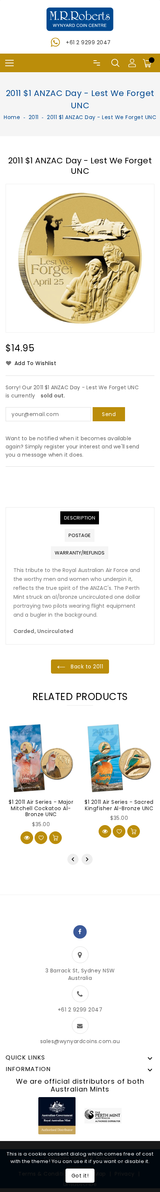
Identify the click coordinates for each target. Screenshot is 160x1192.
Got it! (80, 1175)
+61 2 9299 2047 (88, 42)
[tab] (79, 517)
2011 (34, 117)
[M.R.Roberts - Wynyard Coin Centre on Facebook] (80, 932)
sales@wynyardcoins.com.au (80, 1041)
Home (12, 117)
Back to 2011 (86, 666)
